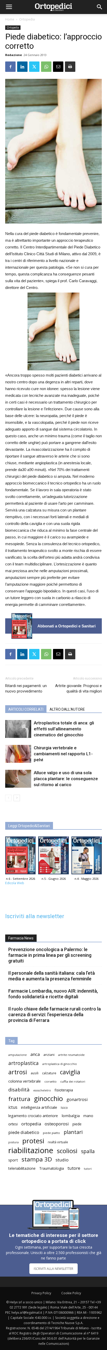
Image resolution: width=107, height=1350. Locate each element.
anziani (49, 1055)
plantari (73, 1132)
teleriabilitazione (22, 1168)
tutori (88, 1169)
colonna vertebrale (24, 1081)
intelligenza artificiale (39, 1107)
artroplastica (23, 1063)
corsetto (50, 1081)
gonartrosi (77, 1099)
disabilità (19, 1089)
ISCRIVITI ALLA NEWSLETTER (53, 1268)
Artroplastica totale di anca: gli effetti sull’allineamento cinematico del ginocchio (64, 728)
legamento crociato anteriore (33, 1115)
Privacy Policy (41, 1293)
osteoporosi (57, 1123)
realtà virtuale (58, 1142)
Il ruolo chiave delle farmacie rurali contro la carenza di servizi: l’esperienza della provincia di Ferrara (54, 1014)
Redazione (13, 55)
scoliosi (67, 1150)
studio (62, 1159)
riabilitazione (30, 1150)
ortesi (13, 1123)
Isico (64, 1107)
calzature (49, 1073)
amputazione (17, 1055)
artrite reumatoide (71, 1055)
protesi (33, 1141)
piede (77, 1123)
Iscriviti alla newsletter (34, 916)
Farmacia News (21, 938)
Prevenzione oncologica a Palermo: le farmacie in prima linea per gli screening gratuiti (49, 955)
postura (13, 1142)
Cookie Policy (71, 1293)
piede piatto (51, 1133)
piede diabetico (23, 1132)
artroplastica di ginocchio (59, 1064)
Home (9, 19)
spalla (88, 1151)
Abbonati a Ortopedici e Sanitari (66, 626)
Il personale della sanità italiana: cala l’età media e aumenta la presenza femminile (51, 975)
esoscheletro (42, 1090)
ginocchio (48, 1098)
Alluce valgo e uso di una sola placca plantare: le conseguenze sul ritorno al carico (66, 778)
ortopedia (31, 1123)
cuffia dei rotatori (72, 1081)
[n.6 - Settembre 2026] (21, 626)
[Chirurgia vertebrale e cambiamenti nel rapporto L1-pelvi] (18, 754)
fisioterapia (64, 1090)
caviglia (70, 1072)
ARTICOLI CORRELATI (25, 709)
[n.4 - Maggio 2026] (86, 856)
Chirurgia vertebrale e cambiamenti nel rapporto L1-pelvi (63, 753)
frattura (19, 1099)
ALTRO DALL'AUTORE (67, 709)
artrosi (17, 1072)
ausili (34, 1073)
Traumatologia (51, 1168)
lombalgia (71, 1115)
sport (13, 1159)
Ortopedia (27, 19)
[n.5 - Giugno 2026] (53, 856)
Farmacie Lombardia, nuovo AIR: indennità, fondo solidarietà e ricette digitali (53, 993)
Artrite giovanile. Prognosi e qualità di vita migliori (78, 688)
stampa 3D (37, 1159)
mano (88, 1115)
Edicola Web (14, 883)
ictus (12, 1107)
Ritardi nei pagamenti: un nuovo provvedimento (26, 688)
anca (35, 1054)
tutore (74, 1168)
